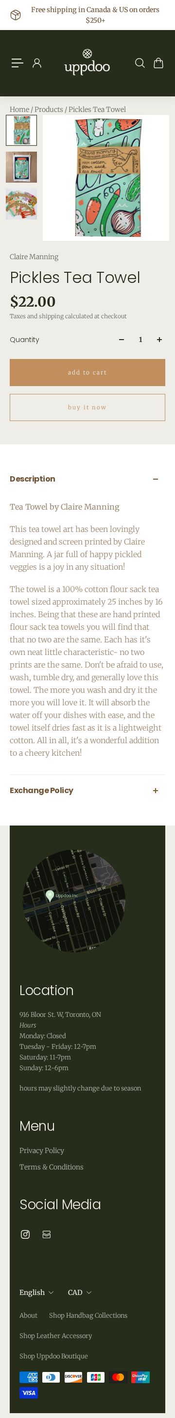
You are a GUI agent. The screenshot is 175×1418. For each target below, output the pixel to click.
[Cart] (158, 63)
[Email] (46, 1234)
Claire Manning (34, 256)
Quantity (24, 339)
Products (50, 109)
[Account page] (36, 63)
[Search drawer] (139, 63)
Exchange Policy (41, 790)
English (32, 1292)
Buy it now (87, 407)
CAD (75, 1292)
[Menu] (17, 63)
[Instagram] (25, 1234)
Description (32, 478)
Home (20, 109)
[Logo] (87, 63)
